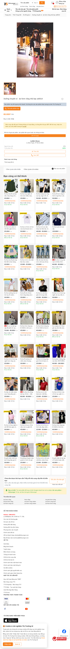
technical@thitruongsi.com (21, 538)
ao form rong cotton (30, 501)
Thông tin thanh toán (10, 554)
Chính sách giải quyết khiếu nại (13, 570)
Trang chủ (8, 15)
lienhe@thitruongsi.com (22, 535)
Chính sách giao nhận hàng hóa (13, 573)
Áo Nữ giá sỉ (26, 15)
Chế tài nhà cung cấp (10, 557)
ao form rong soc (8, 503)
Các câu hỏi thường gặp (11, 519)
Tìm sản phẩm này (13, 108)
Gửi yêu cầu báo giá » (57, 480)
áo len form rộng (8, 501)
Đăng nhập (62, 1)
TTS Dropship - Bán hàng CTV (12, 584)
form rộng (32, 6)
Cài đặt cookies (8, 568)
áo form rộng (24, 6)
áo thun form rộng (50, 503)
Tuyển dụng (7, 549)
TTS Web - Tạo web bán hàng (12, 587)
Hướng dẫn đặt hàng (10, 524)
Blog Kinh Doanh (8, 546)
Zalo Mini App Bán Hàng (11, 590)
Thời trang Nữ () (9, 162)
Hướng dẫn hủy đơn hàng (11, 527)
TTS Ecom (7, 592)
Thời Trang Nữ (17, 15)
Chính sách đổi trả (9, 532)
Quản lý (17, 644)
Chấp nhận (7, 644)
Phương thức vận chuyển (11, 530)
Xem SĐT (36, 155)
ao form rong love (50, 501)
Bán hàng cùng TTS (61, 6)
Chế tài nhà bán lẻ (9, 560)
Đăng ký (61, 3)
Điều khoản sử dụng (9, 552)
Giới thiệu (6, 544)
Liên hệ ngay (35, 135)
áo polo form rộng (42, 6)
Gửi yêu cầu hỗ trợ (9, 522)
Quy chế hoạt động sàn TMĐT (12, 579)
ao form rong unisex (30, 503)
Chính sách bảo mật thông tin (12, 565)
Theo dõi (36, 151)
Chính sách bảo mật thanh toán (13, 562)
